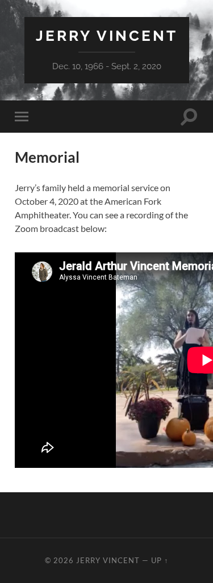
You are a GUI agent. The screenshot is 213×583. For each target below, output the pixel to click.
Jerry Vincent (107, 35)
